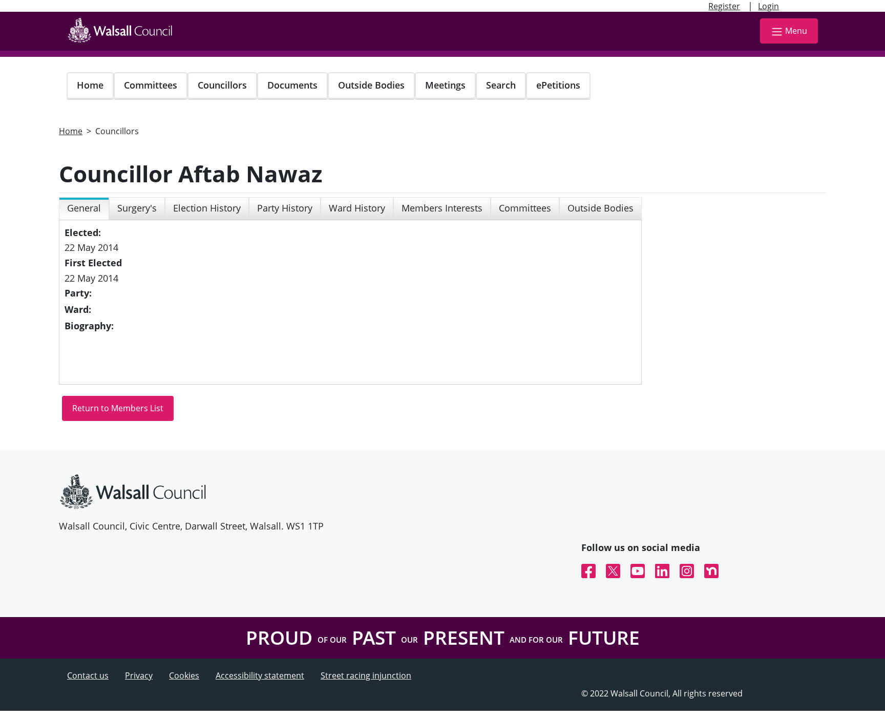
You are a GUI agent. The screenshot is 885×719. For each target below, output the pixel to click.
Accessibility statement (260, 675)
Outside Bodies (371, 85)
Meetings (445, 85)
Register (724, 6)
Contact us (88, 675)
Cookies (184, 675)
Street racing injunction (366, 675)
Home (90, 85)
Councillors (222, 85)
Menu (796, 30)
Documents (292, 85)
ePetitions (558, 85)
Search (501, 85)
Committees (150, 85)
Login (768, 6)
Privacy (139, 675)
